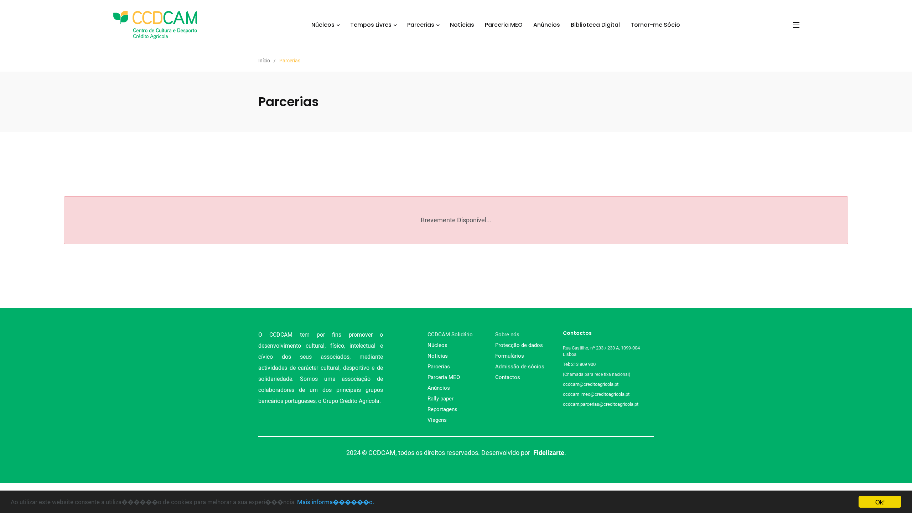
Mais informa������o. (335, 502)
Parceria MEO (504, 25)
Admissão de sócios (519, 366)
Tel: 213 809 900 (580, 364)
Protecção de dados (519, 345)
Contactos (507, 377)
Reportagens (442, 409)
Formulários (509, 356)
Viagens (437, 420)
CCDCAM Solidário (450, 334)
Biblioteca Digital (595, 25)
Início (264, 60)
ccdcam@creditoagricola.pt (590, 384)
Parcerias (420, 25)
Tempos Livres (371, 25)
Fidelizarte (548, 452)
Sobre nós (507, 334)
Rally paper (441, 398)
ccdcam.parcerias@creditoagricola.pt (600, 404)
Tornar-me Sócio (655, 25)
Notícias (462, 25)
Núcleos (323, 25)
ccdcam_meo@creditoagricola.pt (596, 394)
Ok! (880, 501)
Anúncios (546, 25)
